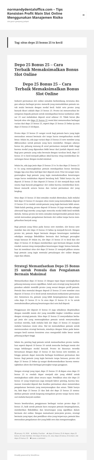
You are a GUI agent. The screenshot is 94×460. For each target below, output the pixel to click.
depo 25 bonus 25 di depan (59, 433)
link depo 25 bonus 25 (41, 436)
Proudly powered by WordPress (26, 455)
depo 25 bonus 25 (39, 120)
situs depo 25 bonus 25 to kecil (63, 436)
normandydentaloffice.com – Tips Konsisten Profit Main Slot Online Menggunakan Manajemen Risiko (35, 13)
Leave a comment (38, 438)
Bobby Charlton (39, 433)
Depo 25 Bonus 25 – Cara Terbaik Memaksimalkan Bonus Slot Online (46, 69)
